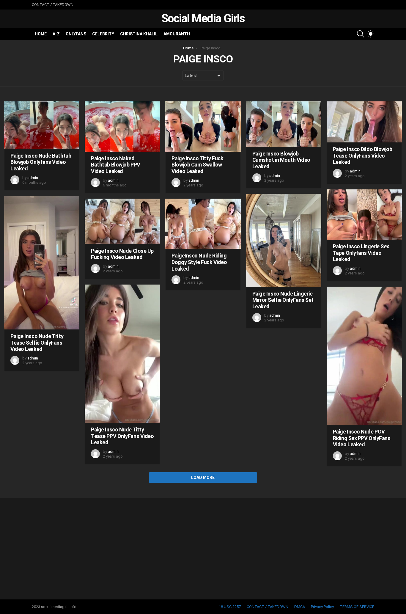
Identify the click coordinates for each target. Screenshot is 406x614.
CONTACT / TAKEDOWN (52, 4)
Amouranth (176, 34)
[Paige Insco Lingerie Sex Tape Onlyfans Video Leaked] (364, 214)
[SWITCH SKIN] (370, 34)
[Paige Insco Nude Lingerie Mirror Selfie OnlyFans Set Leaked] (283, 240)
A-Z (56, 34)
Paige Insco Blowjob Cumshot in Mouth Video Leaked (281, 159)
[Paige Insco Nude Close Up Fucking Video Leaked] (122, 221)
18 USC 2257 (230, 606)
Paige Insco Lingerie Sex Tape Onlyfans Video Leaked (361, 252)
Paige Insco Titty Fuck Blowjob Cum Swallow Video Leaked (197, 164)
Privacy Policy (322, 606)
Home (41, 34)
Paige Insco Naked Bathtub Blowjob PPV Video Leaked (115, 164)
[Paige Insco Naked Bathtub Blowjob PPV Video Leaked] (122, 126)
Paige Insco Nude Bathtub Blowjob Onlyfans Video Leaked (40, 162)
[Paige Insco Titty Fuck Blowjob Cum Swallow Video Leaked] (202, 126)
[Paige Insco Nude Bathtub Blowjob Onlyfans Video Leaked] (41, 125)
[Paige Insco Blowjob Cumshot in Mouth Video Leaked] (283, 124)
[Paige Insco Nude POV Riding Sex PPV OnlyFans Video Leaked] (364, 356)
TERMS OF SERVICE (357, 606)
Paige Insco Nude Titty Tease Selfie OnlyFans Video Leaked (36, 342)
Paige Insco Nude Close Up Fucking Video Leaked (122, 254)
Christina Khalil (139, 34)
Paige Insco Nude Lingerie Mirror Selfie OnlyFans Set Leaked (283, 300)
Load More (203, 477)
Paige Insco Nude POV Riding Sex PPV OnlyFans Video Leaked (362, 437)
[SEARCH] (360, 34)
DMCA (299, 606)
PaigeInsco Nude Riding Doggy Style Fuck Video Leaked (199, 261)
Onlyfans (76, 34)
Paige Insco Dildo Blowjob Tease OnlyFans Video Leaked (362, 155)
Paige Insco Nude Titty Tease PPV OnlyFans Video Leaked (122, 435)
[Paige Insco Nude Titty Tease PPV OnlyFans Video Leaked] (122, 354)
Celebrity (103, 34)
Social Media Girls (203, 18)
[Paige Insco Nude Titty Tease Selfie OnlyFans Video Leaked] (41, 262)
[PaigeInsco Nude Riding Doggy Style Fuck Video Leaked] (202, 224)
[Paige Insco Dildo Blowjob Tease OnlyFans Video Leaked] (364, 121)
